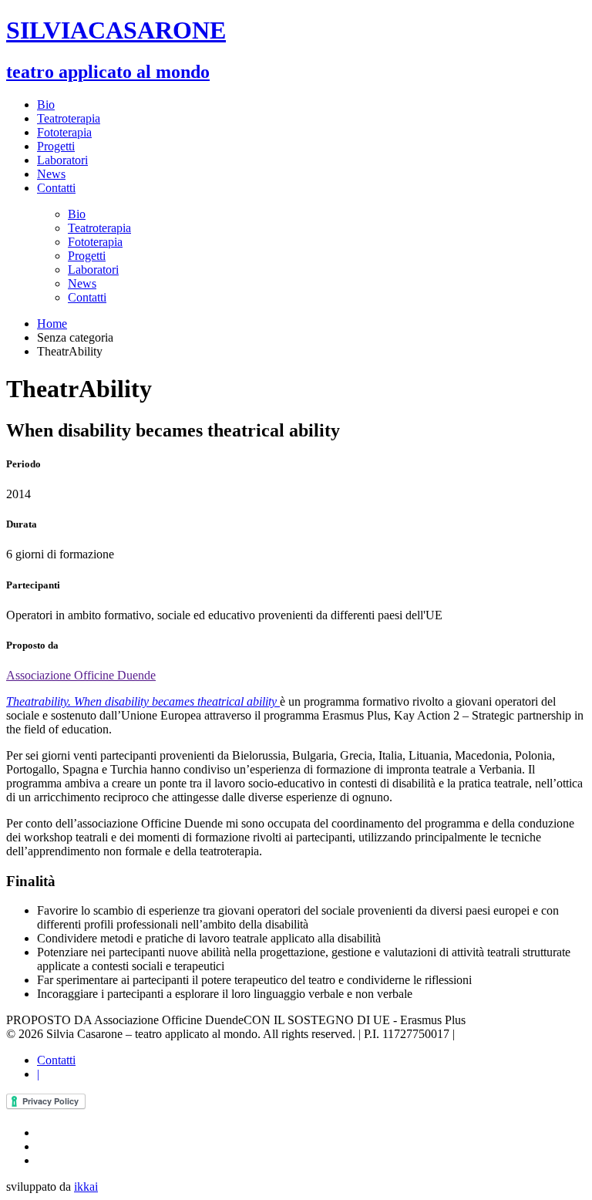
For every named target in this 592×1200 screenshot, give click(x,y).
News (51, 173)
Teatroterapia (68, 118)
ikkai (86, 1186)
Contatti (56, 187)
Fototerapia (64, 132)
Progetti (56, 146)
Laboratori (62, 160)
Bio (46, 104)
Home (52, 323)
